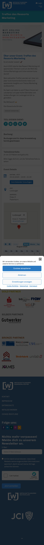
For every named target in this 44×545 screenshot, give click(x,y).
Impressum (33, 286)
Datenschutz (24, 286)
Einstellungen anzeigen (22, 282)
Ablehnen (22, 275)
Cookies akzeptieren (22, 268)
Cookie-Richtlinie (12, 286)
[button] (40, 259)
